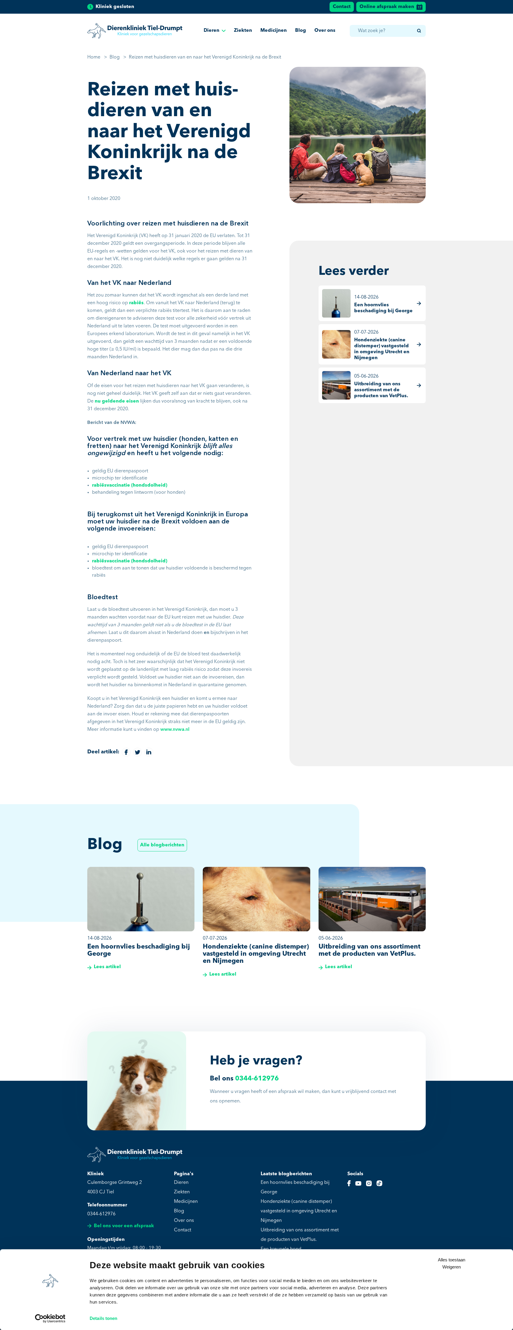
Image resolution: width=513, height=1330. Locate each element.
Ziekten (243, 30)
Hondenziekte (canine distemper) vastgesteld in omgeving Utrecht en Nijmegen (299, 1211)
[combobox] (387, 31)
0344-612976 (257, 1078)
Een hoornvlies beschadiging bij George (295, 1187)
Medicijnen (273, 30)
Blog (300, 30)
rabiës (136, 303)
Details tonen (103, 1318)
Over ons (324, 30)
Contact (342, 6)
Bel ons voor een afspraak (124, 1226)
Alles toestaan (451, 1259)
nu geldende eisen (117, 401)
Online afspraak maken (387, 6)
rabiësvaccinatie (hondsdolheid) (129, 485)
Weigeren (451, 1266)
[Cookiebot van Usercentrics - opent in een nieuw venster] (50, 1318)
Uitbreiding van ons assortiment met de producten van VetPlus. (300, 1235)
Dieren (211, 30)
